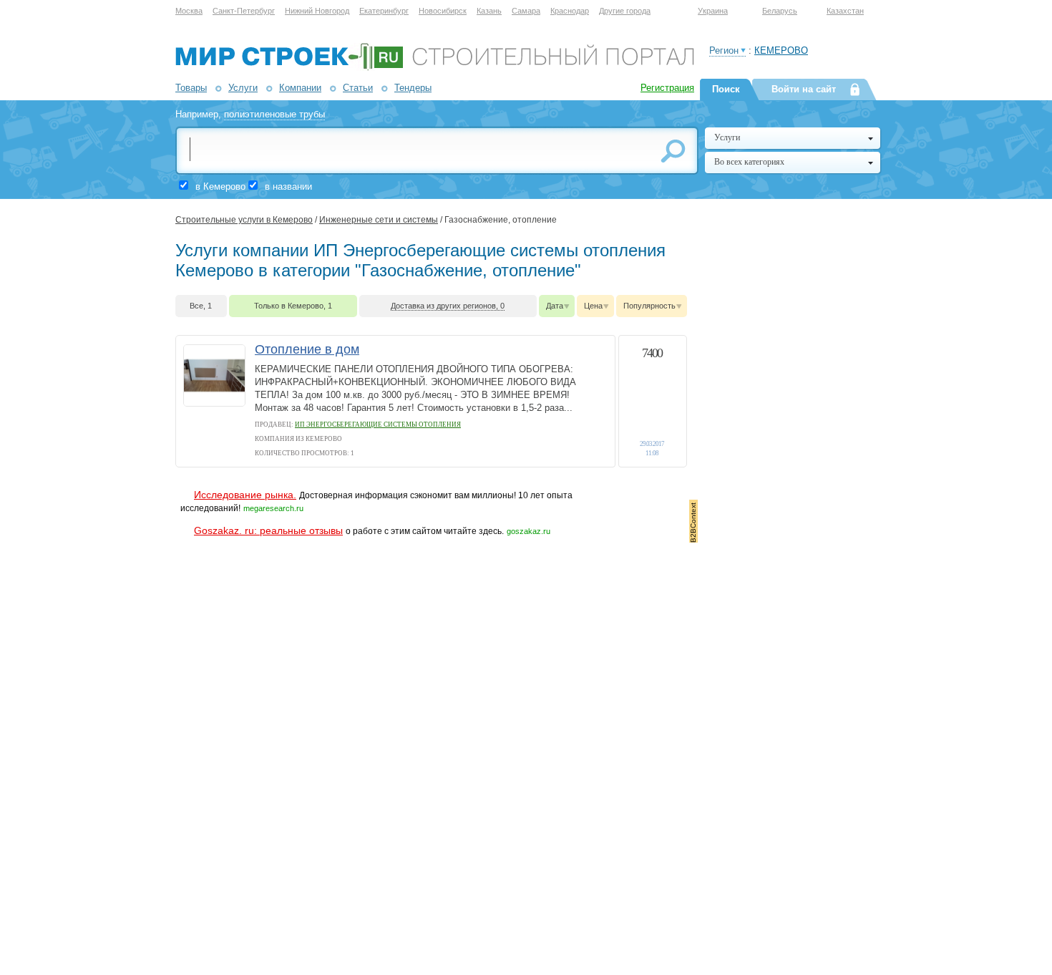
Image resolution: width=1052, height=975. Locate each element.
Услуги (243, 87)
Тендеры (413, 87)
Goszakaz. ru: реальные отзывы (268, 530)
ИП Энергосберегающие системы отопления (378, 424)
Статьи (358, 87)
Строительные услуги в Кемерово (244, 220)
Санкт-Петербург (244, 10)
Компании (300, 87)
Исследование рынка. (245, 494)
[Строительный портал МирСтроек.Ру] (434, 67)
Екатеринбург (384, 10)
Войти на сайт (803, 89)
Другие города (625, 10)
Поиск (726, 89)
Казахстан (845, 10)
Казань (489, 10)
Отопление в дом (307, 349)
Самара (526, 10)
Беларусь (779, 10)
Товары (191, 87)
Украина (713, 10)
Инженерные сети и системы (378, 220)
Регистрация (667, 87)
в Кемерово (220, 186)
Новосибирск (443, 10)
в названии (288, 186)
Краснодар (569, 10)
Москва (189, 10)
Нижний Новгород (317, 10)
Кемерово (781, 50)
